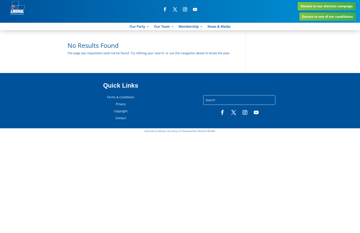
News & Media (219, 27)
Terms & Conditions (120, 97)
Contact (120, 118)
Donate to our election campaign (327, 6)
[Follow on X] (175, 9)
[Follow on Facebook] (165, 9)
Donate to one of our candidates (327, 16)
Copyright (121, 111)
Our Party (137, 27)
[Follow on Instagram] (185, 9)
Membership (189, 27)
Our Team (162, 27)
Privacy (121, 104)
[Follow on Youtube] (195, 9)
